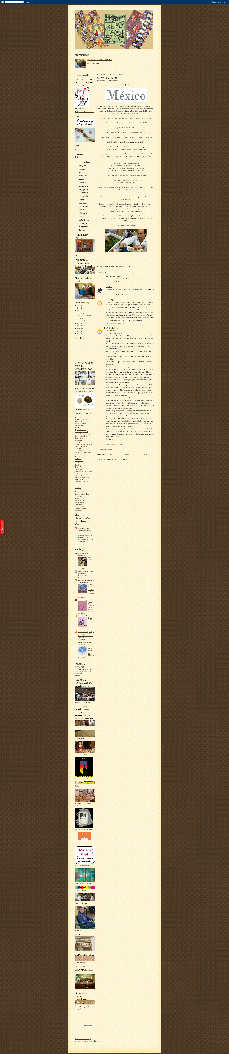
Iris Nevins (78, 459)
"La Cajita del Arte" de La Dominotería (85, 581)
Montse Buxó (79, 484)
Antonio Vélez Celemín (100, 60)
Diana (108, 299)
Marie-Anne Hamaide (81, 481)
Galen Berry (78, 448)
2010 (79, 328)
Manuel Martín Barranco (82, 477)
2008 (79, 334)
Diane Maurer (79, 438)
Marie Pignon (79, 479)
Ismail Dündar (79, 461)
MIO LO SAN (90, 558)
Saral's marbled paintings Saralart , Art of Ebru (86, 633)
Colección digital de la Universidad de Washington (83, 433)
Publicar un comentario (106, 449)
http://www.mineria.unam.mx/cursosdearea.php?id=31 (125, 132)
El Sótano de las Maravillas (83, 554)
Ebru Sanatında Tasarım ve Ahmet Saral (85, 637)
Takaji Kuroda (79, 504)
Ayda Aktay (78, 421)
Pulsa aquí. (78, 675)
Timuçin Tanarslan (80, 509)
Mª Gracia (110, 328)
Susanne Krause (79, 502)
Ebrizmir (77, 442)
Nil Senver (78, 486)
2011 (79, 326)
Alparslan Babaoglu (81, 419)
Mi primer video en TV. (82, 75)
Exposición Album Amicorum (84, 444)
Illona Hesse (78, 457)
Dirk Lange (78, 440)
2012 (79, 323)
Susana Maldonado (80, 500)
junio (80, 318)
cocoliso (109, 286)
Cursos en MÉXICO (84, 316)
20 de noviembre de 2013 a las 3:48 (115, 323)
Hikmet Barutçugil (80, 455)
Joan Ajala (78, 463)
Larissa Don (78, 469)
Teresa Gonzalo (82, 616)
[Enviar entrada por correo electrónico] (128, 266)
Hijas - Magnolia (90, 619)
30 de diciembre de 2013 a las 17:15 (115, 444)
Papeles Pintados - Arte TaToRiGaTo (85, 572)
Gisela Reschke (79, 450)
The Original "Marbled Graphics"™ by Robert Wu (91, 650)
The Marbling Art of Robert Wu (84, 643)
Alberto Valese (79, 417)
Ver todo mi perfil (93, 63)
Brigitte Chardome (80, 430)
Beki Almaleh (79, 425)
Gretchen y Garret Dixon (82, 452)
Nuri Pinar (78, 488)
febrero (81, 321)
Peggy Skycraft (79, 492)
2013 (79, 310)
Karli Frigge (78, 465)
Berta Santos (78, 428)
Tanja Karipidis (79, 506)
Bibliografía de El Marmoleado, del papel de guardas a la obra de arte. (84, 114)
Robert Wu (78, 498)
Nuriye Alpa (78, 490)
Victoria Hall (79, 511)
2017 (79, 305)
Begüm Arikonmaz (80, 423)
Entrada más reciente (104, 454)
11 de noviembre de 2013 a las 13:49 (115, 282)
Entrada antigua (148, 454)
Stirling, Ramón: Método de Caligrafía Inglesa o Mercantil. (91, 606)
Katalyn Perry (79, 467)
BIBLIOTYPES (82, 600)
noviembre (82, 313)
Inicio (127, 454)
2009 (79, 331)
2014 (79, 308)
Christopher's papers (84, 528)
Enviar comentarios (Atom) (117, 459)
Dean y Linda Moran (81, 436)
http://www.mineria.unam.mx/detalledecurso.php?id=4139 (126, 123)
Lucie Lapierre (79, 475)
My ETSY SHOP (82, 575)
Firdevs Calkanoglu (81, 446)
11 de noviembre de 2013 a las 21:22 (115, 295)
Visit (83, 1039)
